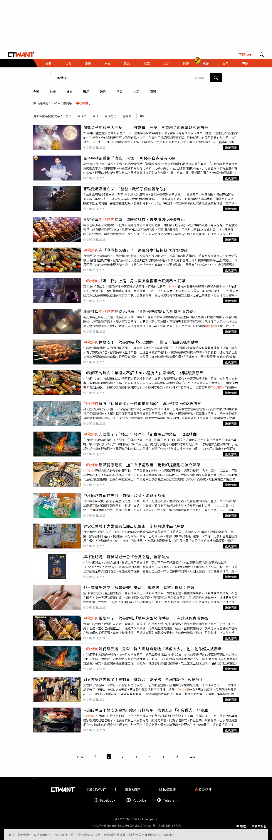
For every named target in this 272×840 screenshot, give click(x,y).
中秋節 (82, 116)
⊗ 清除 (199, 78)
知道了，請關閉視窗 (253, 826)
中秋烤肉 (110, 116)
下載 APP (245, 55)
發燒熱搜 (205, 789)
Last (192, 756)
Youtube (139, 800)
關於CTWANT (96, 789)
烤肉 (68, 116)
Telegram (170, 800)
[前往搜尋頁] (262, 54)
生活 (136, 91)
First (80, 756)
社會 (53, 91)
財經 (86, 91)
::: (34, 69)
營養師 (126, 116)
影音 (225, 63)
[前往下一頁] (177, 756)
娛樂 (70, 91)
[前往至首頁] (21, 54)
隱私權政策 (86, 834)
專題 (245, 63)
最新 (49, 63)
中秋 (95, 116)
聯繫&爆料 (133, 789)
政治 (103, 91)
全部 (36, 91)
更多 (142, 116)
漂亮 (119, 91)
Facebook (107, 800)
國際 (153, 91)
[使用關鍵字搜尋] (216, 77)
